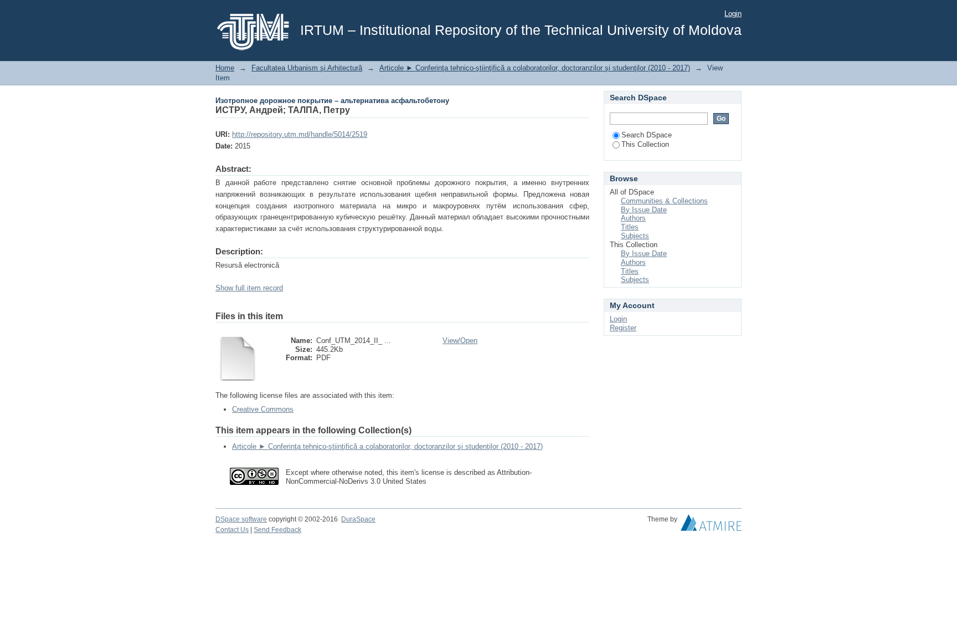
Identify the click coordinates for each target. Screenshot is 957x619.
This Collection (645, 144)
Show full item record (249, 288)
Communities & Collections (664, 201)
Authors (633, 218)
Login (733, 13)
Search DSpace (646, 135)
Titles (630, 227)
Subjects (635, 236)
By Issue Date (644, 210)
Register (623, 328)
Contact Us (232, 530)
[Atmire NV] (711, 525)
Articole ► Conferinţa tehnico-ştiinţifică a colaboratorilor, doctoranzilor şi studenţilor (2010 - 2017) (534, 68)
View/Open (460, 340)
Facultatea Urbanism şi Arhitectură (306, 68)
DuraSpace (358, 519)
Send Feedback (277, 530)
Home (224, 68)
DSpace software (241, 519)
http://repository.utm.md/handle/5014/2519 (299, 134)
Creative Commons (263, 409)
